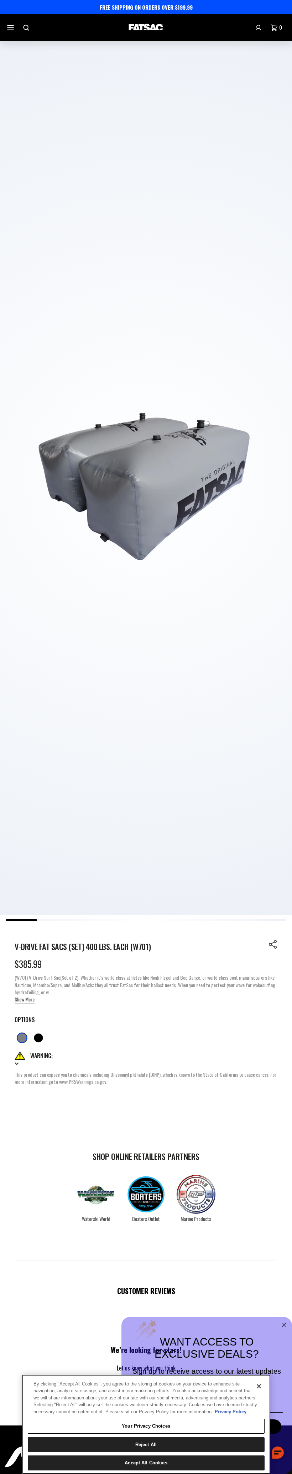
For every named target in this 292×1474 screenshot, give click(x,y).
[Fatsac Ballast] (146, 28)
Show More (25, 999)
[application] (278, 1452)
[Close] (259, 1386)
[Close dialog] (284, 1325)
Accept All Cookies (146, 1462)
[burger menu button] (11, 27)
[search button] (27, 27)
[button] (273, 944)
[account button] (259, 27)
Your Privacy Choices (146, 1426)
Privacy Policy (230, 1411)
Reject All (146, 1444)
